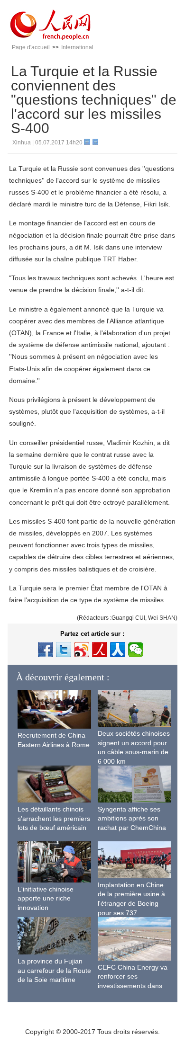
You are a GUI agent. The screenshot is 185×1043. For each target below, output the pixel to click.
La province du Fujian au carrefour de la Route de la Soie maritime (54, 970)
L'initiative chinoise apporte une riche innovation (46, 898)
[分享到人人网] (117, 649)
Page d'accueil (31, 47)
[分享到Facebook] (45, 649)
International (77, 47)
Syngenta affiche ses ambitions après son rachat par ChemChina (132, 818)
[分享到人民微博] (99, 649)
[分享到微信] (135, 649)
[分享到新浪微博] (81, 649)
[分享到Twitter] (63, 649)
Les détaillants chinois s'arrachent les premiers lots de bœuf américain (54, 818)
